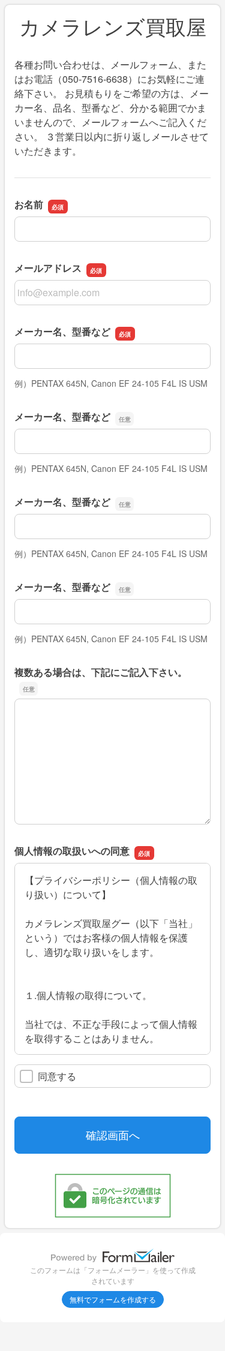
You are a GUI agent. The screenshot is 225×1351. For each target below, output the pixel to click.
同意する (57, 1076)
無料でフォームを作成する (113, 1299)
